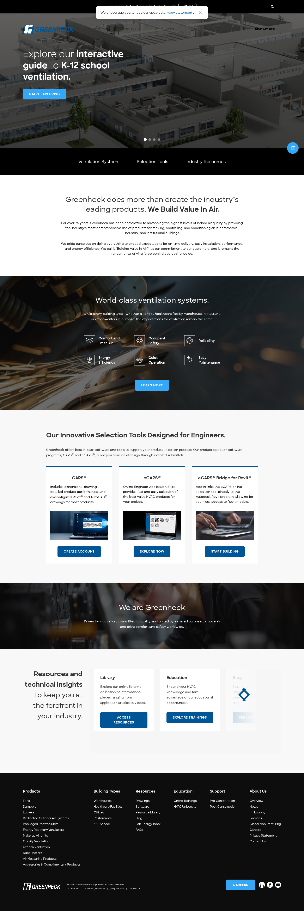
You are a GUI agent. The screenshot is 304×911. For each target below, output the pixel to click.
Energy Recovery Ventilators (43, 830)
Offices (99, 812)
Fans (26, 801)
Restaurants (102, 818)
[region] (152, 74)
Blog (139, 818)
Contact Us (258, 841)
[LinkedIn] (262, 885)
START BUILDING (225, 551)
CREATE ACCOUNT (79, 551)
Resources (164, 29)
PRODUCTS (91, 29)
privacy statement (178, 13)
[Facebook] (270, 885)
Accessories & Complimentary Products (51, 864)
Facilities (256, 818)
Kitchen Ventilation (36, 847)
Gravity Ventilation (36, 841)
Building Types (127, 29)
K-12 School (102, 824)
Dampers (29, 806)
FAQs (139, 830)
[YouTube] (278, 885)
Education (198, 29)
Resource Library (148, 812)
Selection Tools (152, 161)
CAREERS (240, 885)
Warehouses (102, 801)
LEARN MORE (152, 385)
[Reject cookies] (200, 12)
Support (228, 29)
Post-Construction (223, 806)
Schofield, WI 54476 (94, 888)
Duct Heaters (32, 853)
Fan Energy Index (148, 824)
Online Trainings (185, 801)
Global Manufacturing (265, 824)
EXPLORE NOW (152, 551)
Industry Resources (206, 161)
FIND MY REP (265, 29)
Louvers (28, 812)
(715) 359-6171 (117, 888)
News (254, 806)
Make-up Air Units (35, 835)
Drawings (142, 801)
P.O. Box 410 (73, 888)
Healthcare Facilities (108, 806)
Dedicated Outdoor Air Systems (46, 818)
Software (142, 806)
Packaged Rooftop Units (40, 824)
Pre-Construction (222, 801)
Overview (256, 801)
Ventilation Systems (98, 161)
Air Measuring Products (39, 859)
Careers (255, 830)
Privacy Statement (263, 835)
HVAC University (185, 806)
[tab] (145, 139)
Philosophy (257, 812)
